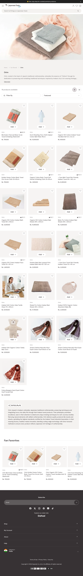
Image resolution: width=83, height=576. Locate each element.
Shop (5, 524)
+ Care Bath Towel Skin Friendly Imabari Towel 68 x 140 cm (68, 178)
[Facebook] (30, 508)
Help (5, 543)
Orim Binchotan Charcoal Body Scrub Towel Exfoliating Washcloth (12, 474)
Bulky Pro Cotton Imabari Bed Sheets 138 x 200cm (67, 221)
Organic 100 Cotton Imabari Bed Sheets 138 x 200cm (40, 221)
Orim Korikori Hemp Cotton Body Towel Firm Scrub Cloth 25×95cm (33, 474)
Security (50, 559)
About (6, 537)
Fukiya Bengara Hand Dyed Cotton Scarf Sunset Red (13, 391)
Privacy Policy (43, 559)
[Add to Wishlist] (24, 105)
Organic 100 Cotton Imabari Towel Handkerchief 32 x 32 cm (69, 136)
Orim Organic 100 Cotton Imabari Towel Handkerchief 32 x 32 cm (56, 474)
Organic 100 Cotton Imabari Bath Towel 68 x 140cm (12, 221)
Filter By (9, 95)
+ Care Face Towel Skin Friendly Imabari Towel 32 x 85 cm (68, 263)
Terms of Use (33, 559)
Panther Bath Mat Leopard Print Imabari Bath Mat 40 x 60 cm (40, 263)
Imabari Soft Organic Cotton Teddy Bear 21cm (13, 348)
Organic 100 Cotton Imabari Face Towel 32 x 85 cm (12, 263)
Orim (3, 132)
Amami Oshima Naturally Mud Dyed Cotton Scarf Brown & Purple (69, 348)
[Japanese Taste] (13, 5)
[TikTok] (53, 508)
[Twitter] (35, 508)
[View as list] (79, 90)
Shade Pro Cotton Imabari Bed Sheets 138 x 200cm (40, 306)
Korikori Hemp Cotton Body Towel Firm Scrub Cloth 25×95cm (12, 178)
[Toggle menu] (3, 6)
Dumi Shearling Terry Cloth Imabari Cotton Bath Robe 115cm (41, 136)
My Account (8, 530)
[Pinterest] (44, 508)
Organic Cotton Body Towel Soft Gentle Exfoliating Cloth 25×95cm (41, 178)
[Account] (73, 6)
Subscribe (76, 502)
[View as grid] (74, 90)
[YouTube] (48, 508)
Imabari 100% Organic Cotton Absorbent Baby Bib (67, 306)
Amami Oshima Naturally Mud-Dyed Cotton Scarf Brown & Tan (40, 348)
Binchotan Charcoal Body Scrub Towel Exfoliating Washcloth (12, 136)
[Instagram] (39, 508)
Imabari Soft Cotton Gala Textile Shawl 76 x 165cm (12, 306)
